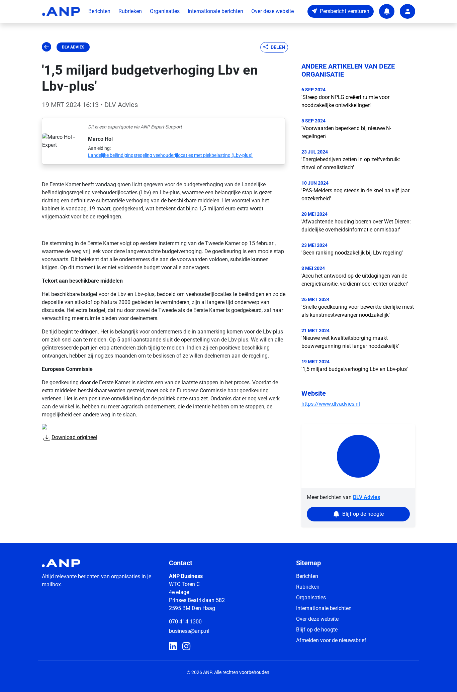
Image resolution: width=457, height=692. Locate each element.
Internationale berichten (215, 11)
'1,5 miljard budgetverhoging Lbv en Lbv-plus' (354, 369)
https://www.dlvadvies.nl (330, 404)
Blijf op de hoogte (317, 629)
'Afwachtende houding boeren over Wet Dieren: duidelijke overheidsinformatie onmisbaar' (356, 225)
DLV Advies (73, 47)
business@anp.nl (189, 631)
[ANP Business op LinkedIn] (173, 646)
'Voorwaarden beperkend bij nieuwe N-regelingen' (346, 132)
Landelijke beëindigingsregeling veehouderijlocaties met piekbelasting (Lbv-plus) (170, 155)
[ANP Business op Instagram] (186, 646)
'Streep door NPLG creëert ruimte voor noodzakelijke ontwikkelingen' (345, 101)
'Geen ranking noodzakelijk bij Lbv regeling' (352, 253)
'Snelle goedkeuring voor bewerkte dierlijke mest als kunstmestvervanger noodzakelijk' (357, 311)
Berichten (99, 11)
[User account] (407, 11)
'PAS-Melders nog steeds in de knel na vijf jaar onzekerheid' (355, 194)
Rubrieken (130, 11)
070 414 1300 (185, 621)
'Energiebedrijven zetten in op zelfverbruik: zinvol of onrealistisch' (350, 163)
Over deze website (272, 11)
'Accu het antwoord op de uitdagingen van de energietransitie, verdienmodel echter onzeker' (354, 280)
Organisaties (165, 11)
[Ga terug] (46, 47)
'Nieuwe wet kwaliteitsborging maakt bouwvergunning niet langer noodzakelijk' (350, 342)
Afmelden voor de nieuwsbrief (331, 640)
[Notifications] (386, 11)
